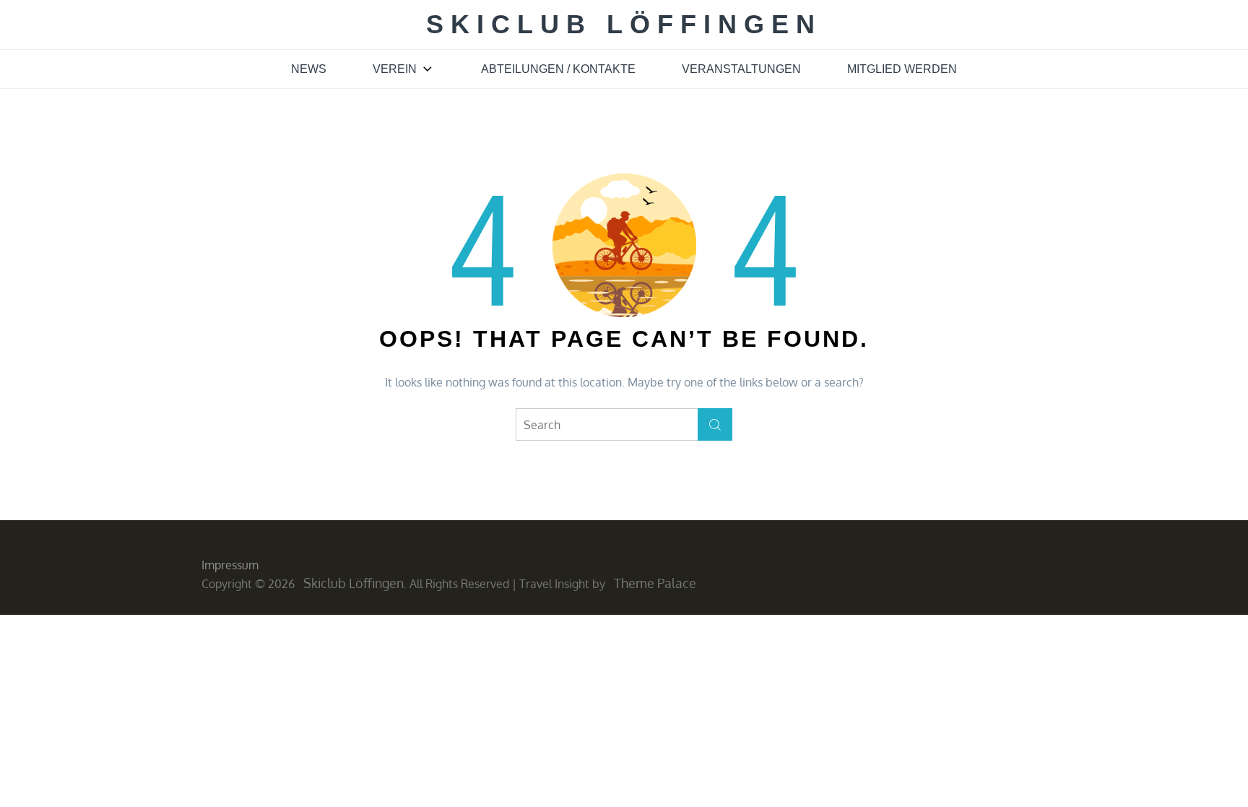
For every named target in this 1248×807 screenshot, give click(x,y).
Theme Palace (655, 583)
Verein (395, 69)
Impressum (230, 565)
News (308, 69)
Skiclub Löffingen (624, 24)
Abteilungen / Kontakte (558, 69)
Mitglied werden (902, 69)
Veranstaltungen (741, 69)
